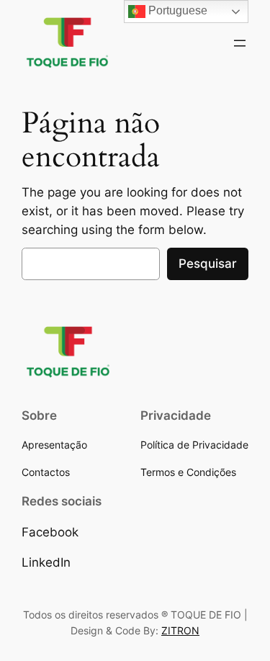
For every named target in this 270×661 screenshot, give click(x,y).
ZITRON (180, 630)
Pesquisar (208, 263)
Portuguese (176, 10)
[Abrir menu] (239, 43)
